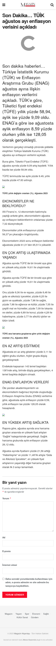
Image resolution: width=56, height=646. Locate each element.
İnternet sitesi (9, 564)
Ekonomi (36, 613)
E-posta (6, 551)
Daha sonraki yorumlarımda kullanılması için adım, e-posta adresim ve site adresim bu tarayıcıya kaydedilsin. (28, 582)
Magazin (8, 613)
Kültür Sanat (22, 617)
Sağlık (46, 613)
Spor (27, 613)
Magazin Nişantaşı (22, 633)
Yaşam (19, 613)
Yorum (6, 498)
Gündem (35, 617)
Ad (3, 537)
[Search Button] (52, 4)
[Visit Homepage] (28, 5)
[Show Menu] (3, 4)
